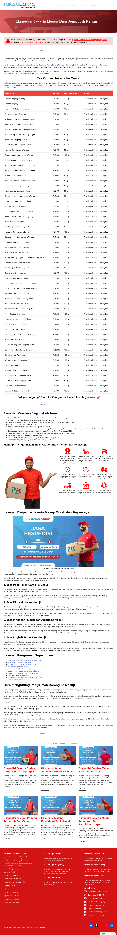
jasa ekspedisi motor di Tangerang (20, 662)
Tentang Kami (62, 5)
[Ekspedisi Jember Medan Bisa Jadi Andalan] (96, 764)
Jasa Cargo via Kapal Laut (13, 878)
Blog (102, 5)
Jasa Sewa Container (11, 892)
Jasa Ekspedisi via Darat (12, 875)
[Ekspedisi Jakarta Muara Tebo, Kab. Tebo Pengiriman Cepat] (96, 814)
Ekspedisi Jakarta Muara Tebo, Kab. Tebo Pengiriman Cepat (94, 821)
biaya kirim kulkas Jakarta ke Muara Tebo (22, 664)
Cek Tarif (84, 5)
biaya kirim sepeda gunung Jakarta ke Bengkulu (24, 671)
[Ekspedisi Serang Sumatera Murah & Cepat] (58, 764)
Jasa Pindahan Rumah (12, 903)
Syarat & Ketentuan (32, 927)
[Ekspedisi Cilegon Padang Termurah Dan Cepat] (21, 814)
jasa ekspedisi (33, 71)
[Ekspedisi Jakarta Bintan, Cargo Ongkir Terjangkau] (21, 764)
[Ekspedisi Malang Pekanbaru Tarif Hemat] (58, 814)
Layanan (73, 5)
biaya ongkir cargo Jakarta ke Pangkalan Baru (23, 673)
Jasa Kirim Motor (10, 885)
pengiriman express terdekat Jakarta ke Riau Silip (25, 660)
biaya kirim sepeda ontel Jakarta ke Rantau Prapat (25, 678)
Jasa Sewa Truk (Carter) (12, 899)
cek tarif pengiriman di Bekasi (18, 667)
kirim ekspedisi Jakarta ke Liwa (18, 680)
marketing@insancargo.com (98, 891)
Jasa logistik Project (12, 896)
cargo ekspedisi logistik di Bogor (19, 675)
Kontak (109, 5)
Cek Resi (94, 5)
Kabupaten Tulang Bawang (48, 65)
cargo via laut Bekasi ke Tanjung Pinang (21, 669)
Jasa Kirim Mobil (10, 889)
